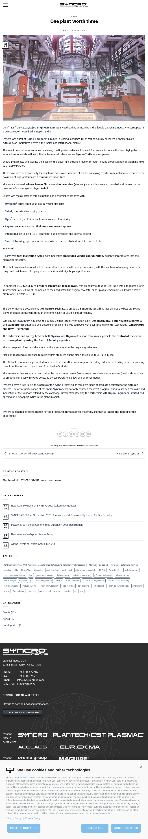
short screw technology (119, 586)
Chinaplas (38, 570)
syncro (6, 591)
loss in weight (10, 580)
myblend (23, 580)
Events (6, 612)
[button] (140, 767)
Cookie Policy (32, 818)
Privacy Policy (13, 818)
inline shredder (122, 575)
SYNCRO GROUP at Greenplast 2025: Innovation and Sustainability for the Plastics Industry (61, 515)
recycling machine (11, 586)
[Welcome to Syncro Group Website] (74, 5)
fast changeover (132, 570)
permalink (94, 445)
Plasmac (58, 580)
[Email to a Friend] (76, 434)
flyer (31, 575)
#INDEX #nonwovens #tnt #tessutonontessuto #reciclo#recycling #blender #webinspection (44, 565)
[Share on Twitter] (71, 434)
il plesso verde (63, 575)
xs (75, 591)
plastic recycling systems (94, 580)
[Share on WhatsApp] (59, 434)
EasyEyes (10, 255)
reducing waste (29, 586)
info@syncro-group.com (30, 679)
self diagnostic (99, 586)
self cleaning (83, 586)
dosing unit (67, 570)
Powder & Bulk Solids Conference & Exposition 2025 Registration (47, 524)
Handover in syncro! (128, 453)
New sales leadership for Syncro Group (32, 534)
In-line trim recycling (82, 575)
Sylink (8, 211)
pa (31, 580)
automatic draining (129, 565)
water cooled (45, 591)
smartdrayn (137, 586)
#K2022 (92, 565)
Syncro (7, 138)
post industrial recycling (118, 580)
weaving (67, 591)
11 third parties (27, 777)
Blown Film (26, 570)
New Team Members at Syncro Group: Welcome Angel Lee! (43, 505)
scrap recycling (68, 586)
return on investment (49, 586)
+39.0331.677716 (27, 671)
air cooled (103, 565)
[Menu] (5, 5)
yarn (81, 591)
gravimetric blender (44, 575)
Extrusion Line (115, 570)
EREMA (102, 570)
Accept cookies (126, 828)
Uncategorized (10, 625)
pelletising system (44, 580)
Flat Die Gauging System (14, 575)
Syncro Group (18, 591)
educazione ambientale (85, 570)
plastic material (72, 580)
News (74, 16)
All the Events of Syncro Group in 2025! (33, 543)
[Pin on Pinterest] (82, 434)
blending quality (11, 570)
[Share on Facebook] (65, 434)
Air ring (114, 565)
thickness (32, 591)
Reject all (95, 828)
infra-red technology (103, 575)
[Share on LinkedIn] (88, 434)
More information (24, 828)
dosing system (52, 570)
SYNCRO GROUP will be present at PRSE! (31, 453)
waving (57, 591)
